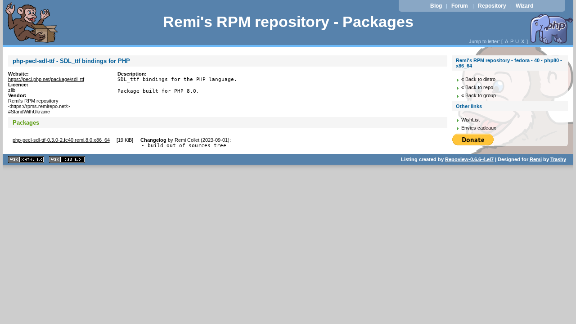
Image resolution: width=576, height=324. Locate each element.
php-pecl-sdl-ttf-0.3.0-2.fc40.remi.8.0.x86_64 (61, 140)
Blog (436, 6)
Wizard (524, 6)
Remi (536, 159)
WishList (470, 119)
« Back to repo (477, 87)
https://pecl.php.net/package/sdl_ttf (46, 79)
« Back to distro (478, 79)
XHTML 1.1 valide (26, 159)
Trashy (558, 159)
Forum (459, 6)
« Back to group (478, 95)
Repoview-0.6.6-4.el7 (469, 159)
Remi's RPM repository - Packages (288, 22)
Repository (492, 6)
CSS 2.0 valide (67, 159)
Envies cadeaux (478, 127)
